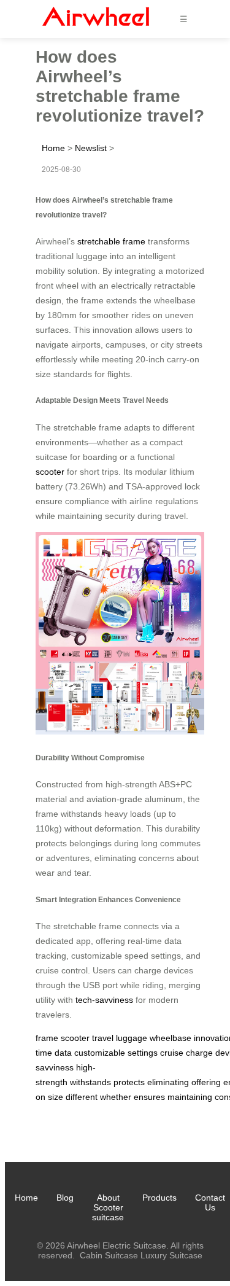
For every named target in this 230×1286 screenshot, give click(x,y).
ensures (149, 1097)
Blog (65, 1197)
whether (115, 1097)
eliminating (168, 1082)
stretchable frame (111, 241)
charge (199, 1053)
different (82, 1097)
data (63, 1053)
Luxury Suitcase (171, 1255)
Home (53, 148)
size (55, 1097)
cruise (171, 1053)
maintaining (189, 1097)
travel (102, 1038)
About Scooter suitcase (108, 1207)
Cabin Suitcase (109, 1255)
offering (206, 1082)
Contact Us (210, 1202)
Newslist (91, 148)
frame (47, 1038)
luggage (131, 1038)
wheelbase (170, 1038)
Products (159, 1197)
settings (143, 1053)
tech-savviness (104, 1000)
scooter (50, 472)
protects (129, 1082)
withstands (90, 1082)
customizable (99, 1053)
